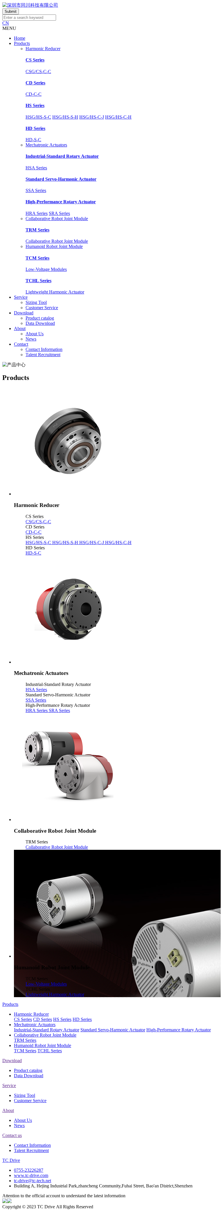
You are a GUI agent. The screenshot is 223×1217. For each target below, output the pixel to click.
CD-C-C (34, 94)
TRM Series (37, 229)
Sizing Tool (36, 302)
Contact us (12, 1135)
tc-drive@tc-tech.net (32, 1180)
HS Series (35, 105)
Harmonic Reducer (43, 48)
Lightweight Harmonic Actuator (55, 291)
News (31, 338)
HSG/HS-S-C (38, 117)
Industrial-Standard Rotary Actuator (62, 156)
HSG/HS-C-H (118, 117)
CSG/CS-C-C (38, 71)
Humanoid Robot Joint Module (54, 246)
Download (23, 312)
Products (22, 43)
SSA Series (36, 190)
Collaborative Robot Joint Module (57, 218)
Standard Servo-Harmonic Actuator (61, 179)
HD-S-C (33, 139)
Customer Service (42, 307)
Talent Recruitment (43, 354)
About (20, 328)
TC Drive (11, 1160)
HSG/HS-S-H (65, 117)
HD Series (35, 128)
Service (21, 297)
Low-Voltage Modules (46, 269)
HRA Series (37, 213)
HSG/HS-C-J (91, 117)
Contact (21, 344)
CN (5, 23)
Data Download (40, 323)
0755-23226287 (28, 1170)
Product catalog (40, 318)
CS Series (35, 59)
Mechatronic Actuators (46, 144)
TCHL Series (38, 280)
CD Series (35, 82)
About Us (35, 333)
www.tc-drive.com (31, 1175)
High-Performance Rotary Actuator (61, 201)
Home (19, 38)
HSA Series (36, 167)
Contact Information (44, 349)
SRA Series (59, 213)
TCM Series (37, 258)
